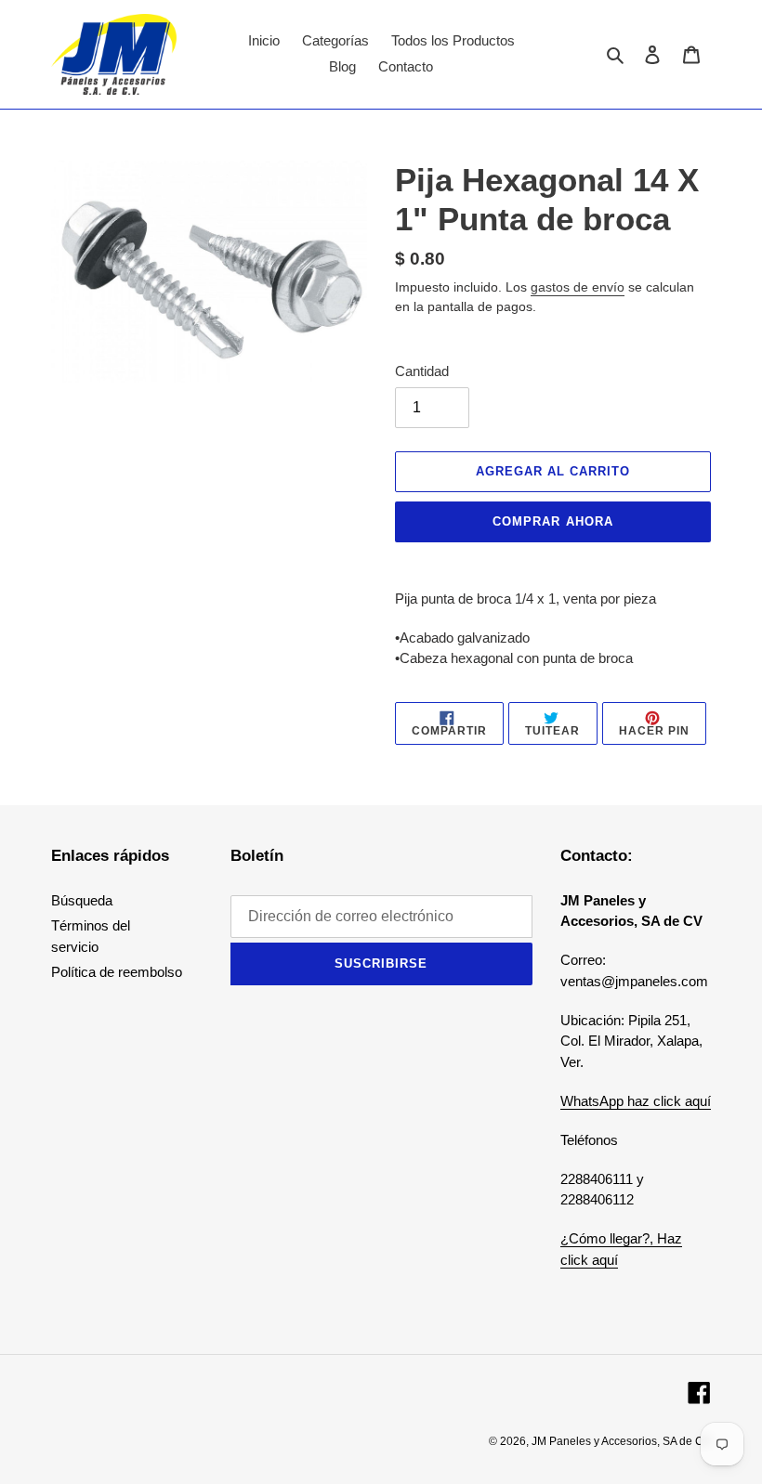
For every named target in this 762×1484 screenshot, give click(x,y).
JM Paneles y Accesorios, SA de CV (621, 1441)
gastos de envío (577, 287)
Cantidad (422, 371)
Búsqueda (81, 900)
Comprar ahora (553, 521)
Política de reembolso (116, 972)
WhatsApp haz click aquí (635, 1101)
